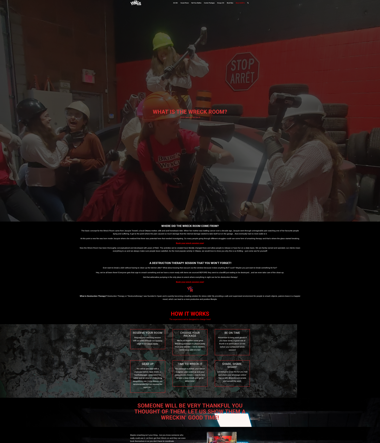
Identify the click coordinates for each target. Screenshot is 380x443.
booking (158, 341)
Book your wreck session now (189, 243)
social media (152, 344)
